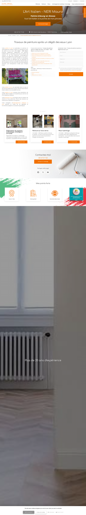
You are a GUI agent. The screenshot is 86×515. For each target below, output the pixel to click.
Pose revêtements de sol (78, 4)
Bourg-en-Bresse (35, 72)
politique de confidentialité (76, 70)
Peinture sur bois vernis (40, 130)
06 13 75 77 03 (7, 1)
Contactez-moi (66, 32)
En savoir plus (21, 142)
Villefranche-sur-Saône (37, 75)
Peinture (44, 4)
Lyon (18, 35)
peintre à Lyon (9, 48)
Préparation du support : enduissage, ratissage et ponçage (14, 132)
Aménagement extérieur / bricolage (61, 4)
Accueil (70, 1)
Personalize (51, 512)
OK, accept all (29, 512)
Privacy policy (60, 512)
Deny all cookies (41, 512)
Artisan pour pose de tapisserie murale (40, 53)
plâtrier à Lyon (8, 87)
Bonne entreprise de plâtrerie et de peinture (41, 54)
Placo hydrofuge (64, 130)
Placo (49, 4)
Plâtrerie (38, 4)
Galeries (75, 1)
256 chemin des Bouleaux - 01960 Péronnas (44, 32)
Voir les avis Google (43, 24)
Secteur (14, 35)
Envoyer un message (43, 161)
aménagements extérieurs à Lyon (15, 103)
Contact (82, 1)
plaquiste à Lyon (9, 97)
